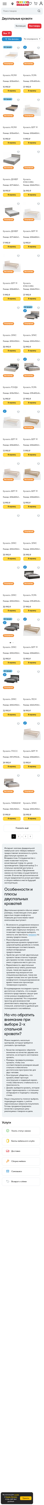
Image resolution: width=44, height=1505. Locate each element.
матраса (32, 935)
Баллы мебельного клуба (22, 1141)
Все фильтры (13, 39)
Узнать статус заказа (21, 1131)
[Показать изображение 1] (10, 642)
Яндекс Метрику (11, 1497)
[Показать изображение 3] (13, 642)
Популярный (8, 63)
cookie (16, 1495)
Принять (25, 1498)
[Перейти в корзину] (35, 5)
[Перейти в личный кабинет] (41, 5)
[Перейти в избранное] (30, 5)
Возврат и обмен (19, 1182)
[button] (12, 4)
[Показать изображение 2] (11, 642)
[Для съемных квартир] (25, 47)
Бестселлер (28, 63)
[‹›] (12, 628)
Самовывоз (16, 1172)
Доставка (15, 1151)
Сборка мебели (18, 1161)
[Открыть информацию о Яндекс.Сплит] (12, 84)
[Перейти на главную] (23, 4)
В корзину (12, 91)
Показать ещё (22, 828)
